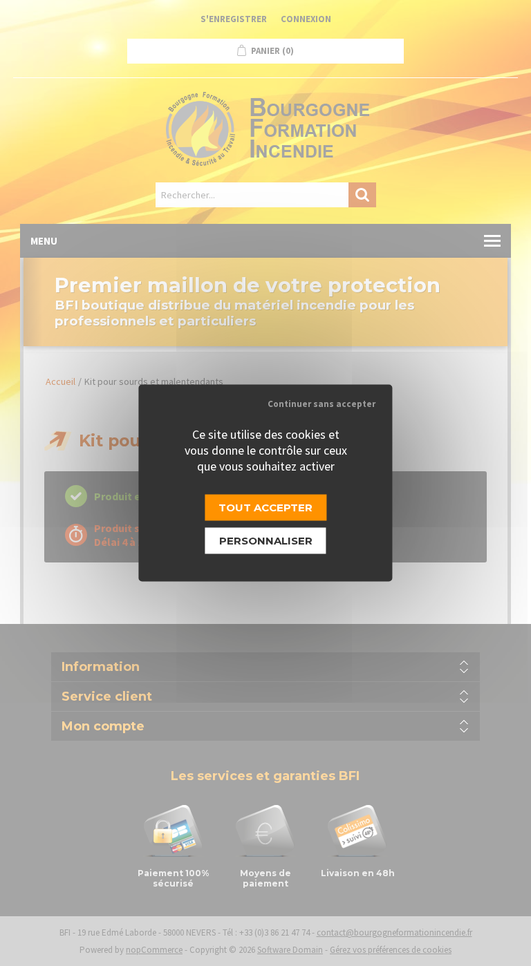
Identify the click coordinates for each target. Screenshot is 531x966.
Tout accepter (265, 507)
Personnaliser (266, 540)
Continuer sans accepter (321, 404)
